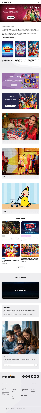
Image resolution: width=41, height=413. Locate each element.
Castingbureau (24, 395)
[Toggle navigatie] (38, 2)
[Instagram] (35, 376)
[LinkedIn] (32, 376)
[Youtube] (38, 376)
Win (12, 396)
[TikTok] (23, 376)
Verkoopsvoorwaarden (10, 409)
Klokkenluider (19, 409)
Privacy (7, 408)
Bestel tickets (11, 17)
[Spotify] (26, 376)
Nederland (33, 391)
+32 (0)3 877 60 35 (5, 392)
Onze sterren (14, 389)
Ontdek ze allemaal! (10, 105)
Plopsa (13, 401)
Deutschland (33, 394)
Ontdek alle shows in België (8, 37)
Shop (13, 398)
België (32, 387)
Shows (13, 387)
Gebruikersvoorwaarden (21, 408)
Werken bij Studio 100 (24, 390)
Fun (12, 394)
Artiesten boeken (24, 392)
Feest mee (14, 85)
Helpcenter (23, 387)
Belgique (32, 389)
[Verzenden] (36, 365)
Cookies (12, 408)
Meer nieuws (20, 267)
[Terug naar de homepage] (6, 2)
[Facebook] (29, 376)
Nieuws (13, 391)
